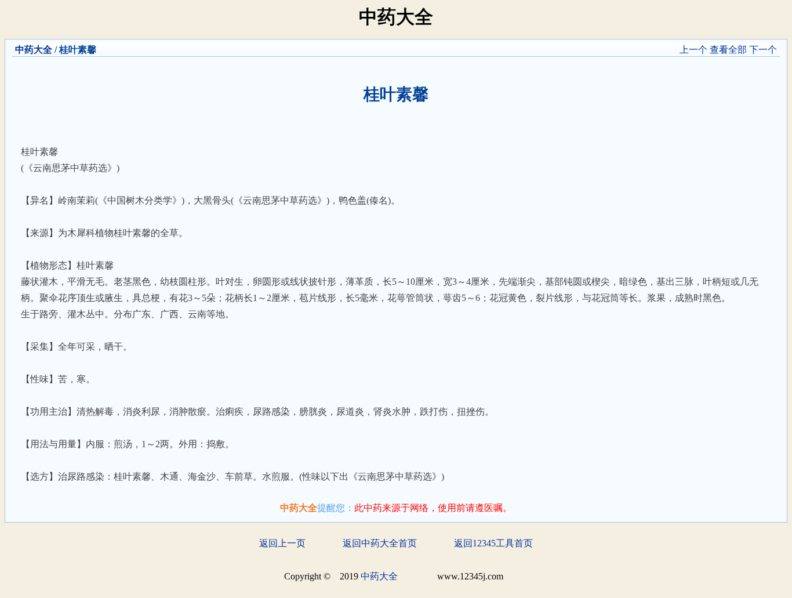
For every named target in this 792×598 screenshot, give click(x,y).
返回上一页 (282, 543)
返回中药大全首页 (380, 543)
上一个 (693, 50)
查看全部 (728, 50)
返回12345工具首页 (493, 543)
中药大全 (33, 50)
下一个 (763, 50)
